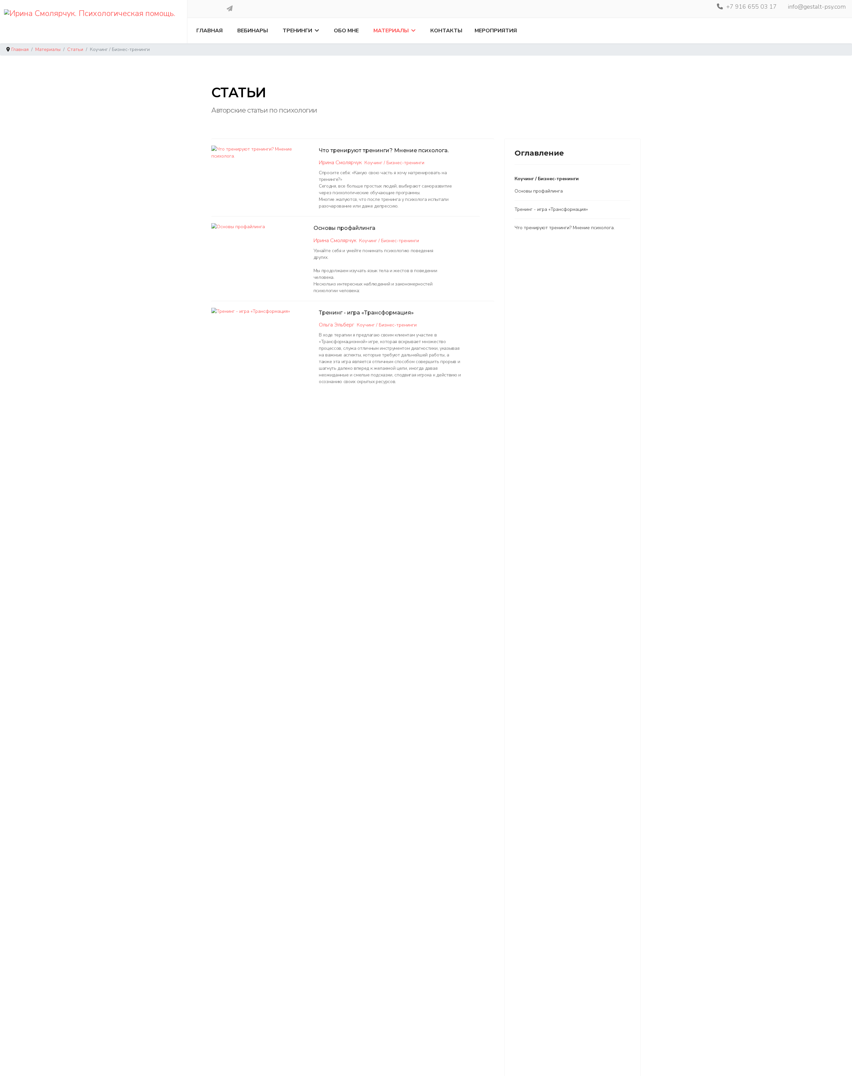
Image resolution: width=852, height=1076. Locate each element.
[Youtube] (201, 9)
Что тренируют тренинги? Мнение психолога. (384, 150)
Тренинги (297, 30)
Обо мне (346, 30)
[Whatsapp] (210, 9)
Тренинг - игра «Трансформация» (366, 312)
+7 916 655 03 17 (751, 7)
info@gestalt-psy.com (817, 7)
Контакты (446, 30)
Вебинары (252, 30)
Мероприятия (496, 30)
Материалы (391, 30)
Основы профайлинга (344, 228)
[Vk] (219, 9)
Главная (209, 30)
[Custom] (230, 9)
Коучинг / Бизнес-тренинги (394, 163)
